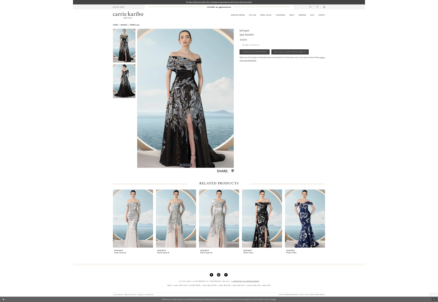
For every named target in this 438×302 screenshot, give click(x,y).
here (274, 299)
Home (115, 25)
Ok (434, 299)
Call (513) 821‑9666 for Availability (290, 52)
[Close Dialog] (3, 299)
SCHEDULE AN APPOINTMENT (246, 281)
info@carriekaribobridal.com (291, 294)
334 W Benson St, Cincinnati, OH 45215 (211, 281)
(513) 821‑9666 (184, 281)
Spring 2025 (134, 25)
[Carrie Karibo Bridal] (128, 15)
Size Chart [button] (243, 39)
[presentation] (133, 218)
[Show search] (310, 6)
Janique (123, 25)
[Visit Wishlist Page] (317, 6)
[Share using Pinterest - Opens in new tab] (232, 171)
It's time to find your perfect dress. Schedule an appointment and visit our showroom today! (219, 2)
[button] (324, 6)
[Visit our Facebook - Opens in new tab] (212, 275)
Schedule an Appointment (254, 52)
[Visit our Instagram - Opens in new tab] (219, 275)
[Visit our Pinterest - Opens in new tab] (226, 275)
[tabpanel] (124, 46)
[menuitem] (118, 6)
